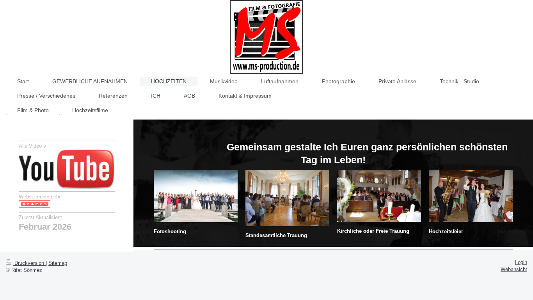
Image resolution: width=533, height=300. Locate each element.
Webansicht (514, 269)
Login (521, 262)
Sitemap (57, 263)
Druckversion (29, 263)
